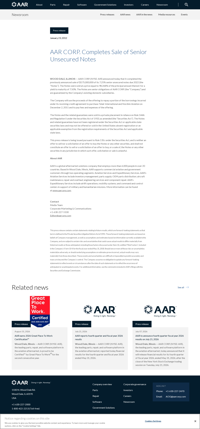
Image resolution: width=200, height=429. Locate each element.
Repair (66, 4)
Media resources (166, 14)
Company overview (102, 384)
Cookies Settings (153, 421)
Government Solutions (105, 4)
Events (184, 14)
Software (82, 4)
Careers (145, 4)
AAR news (125, 14)
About (39, 4)
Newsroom (162, 4)
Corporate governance (134, 384)
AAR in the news (144, 14)
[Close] (195, 421)
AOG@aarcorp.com (176, 396)
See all (181, 287)
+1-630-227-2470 (175, 391)
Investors (128, 4)
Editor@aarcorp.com (60, 215)
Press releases (107, 14)
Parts (52, 4)
